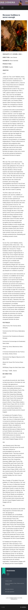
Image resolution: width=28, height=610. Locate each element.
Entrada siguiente (9, 591)
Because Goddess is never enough (11, 16)
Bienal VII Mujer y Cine (10, 583)
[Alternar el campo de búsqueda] (26, 7)
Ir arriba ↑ (23, 607)
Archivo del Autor (8, 574)
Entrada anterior (9, 589)
